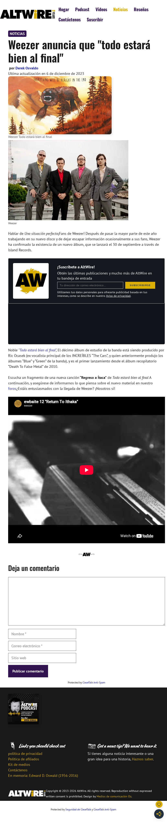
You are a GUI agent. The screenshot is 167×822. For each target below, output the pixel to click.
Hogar (63, 9)
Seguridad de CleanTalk (78, 809)
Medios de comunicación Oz (114, 796)
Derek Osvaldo (26, 68)
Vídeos (101, 9)
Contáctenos (69, 19)
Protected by (86, 682)
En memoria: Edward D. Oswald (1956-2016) (43, 775)
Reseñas (141, 9)
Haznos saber (142, 759)
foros (12, 388)
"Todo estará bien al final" (37, 350)
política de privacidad (25, 753)
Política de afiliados (23, 759)
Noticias (120, 9)
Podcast (82, 9)
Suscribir (95, 19)
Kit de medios (19, 764)
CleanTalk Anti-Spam (93, 682)
